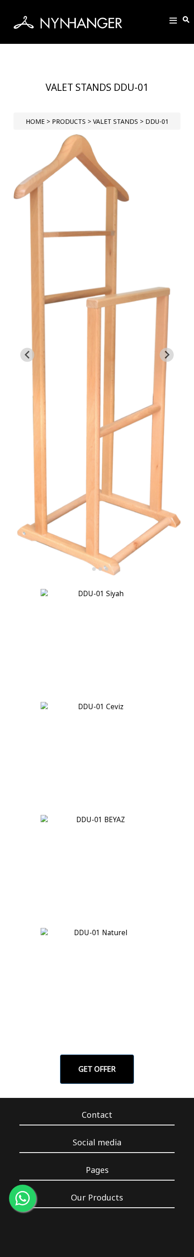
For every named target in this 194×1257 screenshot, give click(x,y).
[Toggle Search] (187, 20)
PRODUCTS (69, 121)
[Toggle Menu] (173, 22)
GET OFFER (97, 1069)
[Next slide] (167, 355)
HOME (35, 121)
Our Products (97, 1197)
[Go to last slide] (27, 355)
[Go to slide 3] (100, 569)
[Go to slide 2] (94, 569)
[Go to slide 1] (87, 568)
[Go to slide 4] (106, 569)
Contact (97, 1114)
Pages (97, 1169)
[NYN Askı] (68, 22)
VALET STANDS (115, 121)
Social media (97, 1142)
